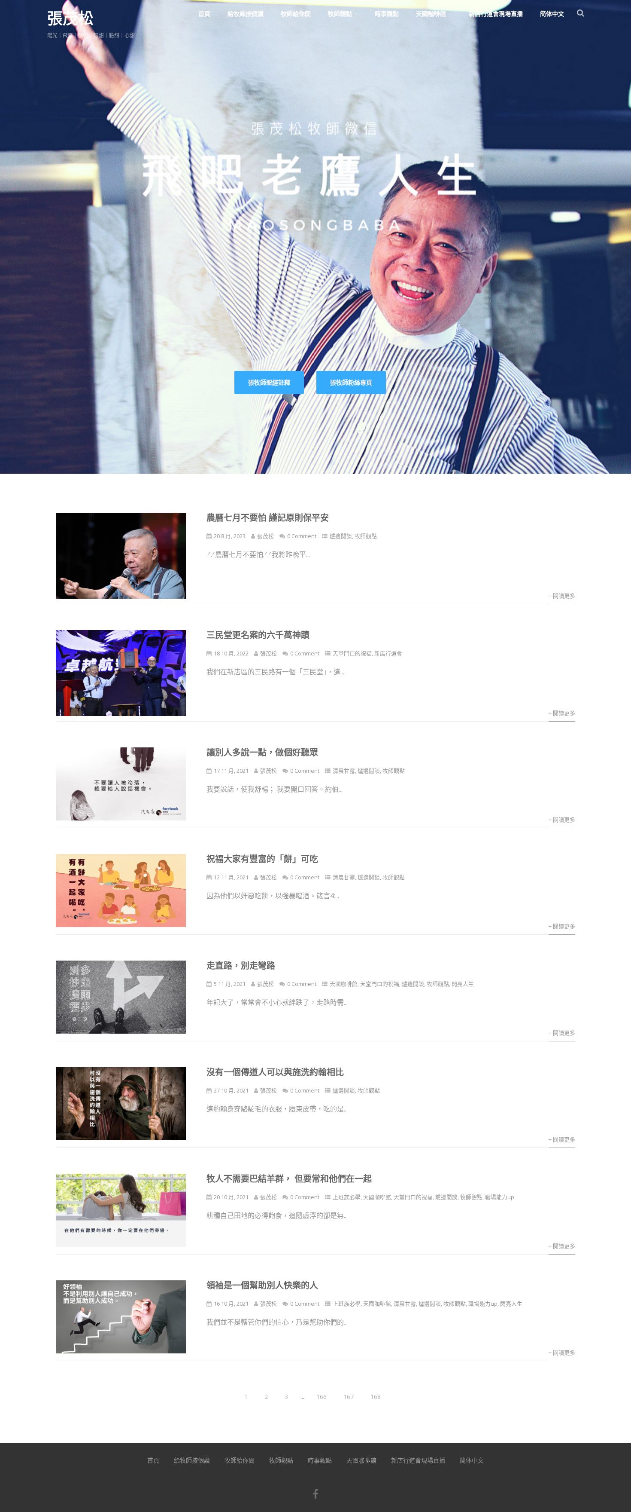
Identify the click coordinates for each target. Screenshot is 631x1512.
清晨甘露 (344, 770)
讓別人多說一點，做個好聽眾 (262, 752)
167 (348, 1397)
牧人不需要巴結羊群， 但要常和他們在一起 (289, 1179)
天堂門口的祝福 (352, 653)
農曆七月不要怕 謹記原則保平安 (267, 517)
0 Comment (301, 536)
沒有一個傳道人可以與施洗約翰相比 (275, 1072)
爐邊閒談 (341, 536)
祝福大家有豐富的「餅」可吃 (262, 859)
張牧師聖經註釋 (269, 382)
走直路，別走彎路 (240, 965)
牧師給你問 (296, 13)
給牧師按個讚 (246, 13)
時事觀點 (387, 13)
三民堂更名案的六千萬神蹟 (257, 635)
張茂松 (70, 18)
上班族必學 (347, 1197)
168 (375, 1397)
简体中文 (552, 13)
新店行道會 (388, 653)
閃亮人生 (463, 984)
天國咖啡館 (431, 13)
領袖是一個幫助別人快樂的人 (262, 1285)
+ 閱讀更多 (562, 596)
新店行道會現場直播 (496, 13)
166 (321, 1397)
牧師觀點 (340, 13)
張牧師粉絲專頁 (351, 382)
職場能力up (499, 1197)
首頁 (204, 13)
